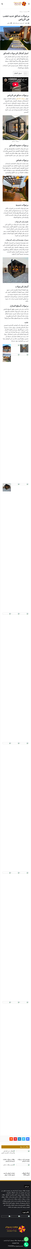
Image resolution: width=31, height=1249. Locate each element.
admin (26, 23)
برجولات (21, 11)
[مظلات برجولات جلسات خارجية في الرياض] (8, 1154)
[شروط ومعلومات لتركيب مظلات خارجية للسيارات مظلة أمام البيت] (15, 1218)
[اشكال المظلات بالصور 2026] (23, 1167)
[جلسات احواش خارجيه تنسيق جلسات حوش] (8, 1167)
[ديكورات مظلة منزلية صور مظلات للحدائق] (5, 1218)
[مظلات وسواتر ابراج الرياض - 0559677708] (20, 3)
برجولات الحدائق (20, 98)
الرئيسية (26, 11)
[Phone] (26, 1244)
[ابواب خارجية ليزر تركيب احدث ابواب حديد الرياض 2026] (25, 1218)
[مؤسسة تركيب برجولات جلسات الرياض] (23, 1154)
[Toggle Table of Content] (25, 73)
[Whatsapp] (26, 1239)
